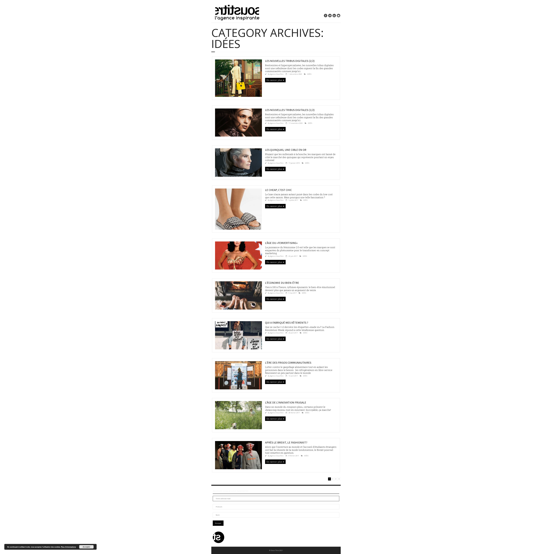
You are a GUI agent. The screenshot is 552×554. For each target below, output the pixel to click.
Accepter (86, 547)
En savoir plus (274, 80)
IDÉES (309, 74)
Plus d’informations (68, 547)
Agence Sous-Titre (276, 74)
